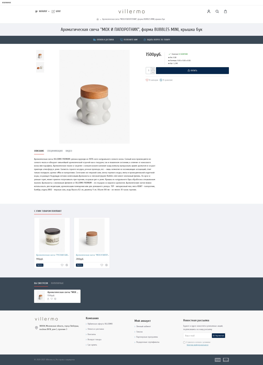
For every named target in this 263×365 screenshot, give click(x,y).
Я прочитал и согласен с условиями (198, 343)
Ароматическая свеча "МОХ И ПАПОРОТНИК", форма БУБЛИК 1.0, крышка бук (92, 255)
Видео (69, 151)
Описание (39, 151)
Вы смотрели (41, 283)
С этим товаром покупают (48, 211)
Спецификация (55, 151)
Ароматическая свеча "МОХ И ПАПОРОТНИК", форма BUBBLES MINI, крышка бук (63, 292)
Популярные (57, 283)
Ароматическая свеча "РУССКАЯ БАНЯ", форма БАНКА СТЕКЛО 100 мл (52, 255)
